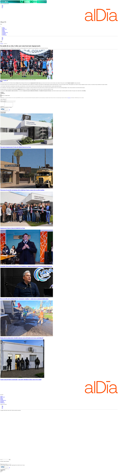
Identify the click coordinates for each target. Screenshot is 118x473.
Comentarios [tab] (3, 93)
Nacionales (3, 34)
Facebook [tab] (2, 92)
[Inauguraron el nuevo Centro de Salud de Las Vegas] (26, 226)
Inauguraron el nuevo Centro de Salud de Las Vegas (12, 228)
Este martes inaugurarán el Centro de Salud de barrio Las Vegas (15, 147)
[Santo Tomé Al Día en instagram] (2, 407)
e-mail (1, 464)
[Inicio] (59, 20)
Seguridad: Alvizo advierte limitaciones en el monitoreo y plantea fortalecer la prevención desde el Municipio (26, 266)
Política (1, 397)
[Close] (0, 463)
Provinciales (4, 33)
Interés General (4, 29)
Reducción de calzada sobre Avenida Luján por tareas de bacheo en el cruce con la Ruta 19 (21, 338)
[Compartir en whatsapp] (4, 80)
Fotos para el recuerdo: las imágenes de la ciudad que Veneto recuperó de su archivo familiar (22, 190)
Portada (3, 27)
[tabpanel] (59, 94)
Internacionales (2, 402)
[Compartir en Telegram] (5, 80)
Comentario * (2, 106)
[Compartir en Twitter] (2, 80)
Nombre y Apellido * (3, 100)
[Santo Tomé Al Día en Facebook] (2, 38)
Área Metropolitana (5, 32)
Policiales (3, 30)
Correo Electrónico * (3, 101)
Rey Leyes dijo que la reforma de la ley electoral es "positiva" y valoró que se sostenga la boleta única (24, 298)
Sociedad (3, 28)
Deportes (3, 31)
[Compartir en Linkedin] (6, 80)
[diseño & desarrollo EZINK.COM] (59, 458)
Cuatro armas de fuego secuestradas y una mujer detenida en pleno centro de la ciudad (20, 379)
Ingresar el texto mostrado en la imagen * (6, 107)
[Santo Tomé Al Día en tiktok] (2, 7)
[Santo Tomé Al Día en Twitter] (2, 5)
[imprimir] (1, 81)
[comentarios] (0, 81)
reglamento (69, 97)
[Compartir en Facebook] (1, 80)
